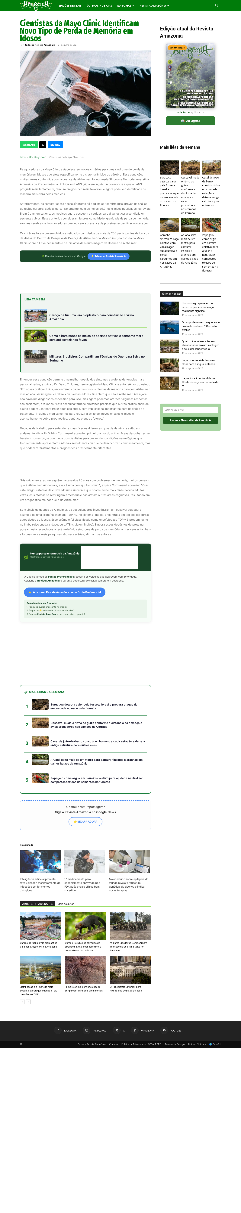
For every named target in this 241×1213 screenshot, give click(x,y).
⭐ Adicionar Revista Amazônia (108, 256)
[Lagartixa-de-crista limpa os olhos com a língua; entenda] (169, 365)
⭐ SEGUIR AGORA (85, 791)
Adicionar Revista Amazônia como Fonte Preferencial (67, 592)
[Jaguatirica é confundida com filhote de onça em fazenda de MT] (169, 383)
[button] (216, 6)
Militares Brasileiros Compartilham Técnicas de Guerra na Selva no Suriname (128, 916)
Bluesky (55, 144)
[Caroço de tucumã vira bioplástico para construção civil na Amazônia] (40, 896)
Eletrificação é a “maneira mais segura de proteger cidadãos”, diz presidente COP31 (38, 960)
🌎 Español (215, 1014)
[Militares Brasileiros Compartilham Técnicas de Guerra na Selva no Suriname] (130, 896)
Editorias (124, 5)
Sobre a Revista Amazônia (92, 1014)
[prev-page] (22, 971)
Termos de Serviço (175, 1014)
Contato (113, 1014)
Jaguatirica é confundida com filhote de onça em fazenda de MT (200, 382)
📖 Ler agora (190, 121)
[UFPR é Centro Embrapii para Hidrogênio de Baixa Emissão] (130, 940)
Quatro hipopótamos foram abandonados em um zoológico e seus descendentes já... (200, 345)
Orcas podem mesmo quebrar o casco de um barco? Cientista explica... (201, 326)
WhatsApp (29, 144)
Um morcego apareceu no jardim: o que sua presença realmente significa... (198, 307)
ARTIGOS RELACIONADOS (37, 873)
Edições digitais (70, 5)
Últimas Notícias (99, 5)
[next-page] (28, 971)
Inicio (23, 157)
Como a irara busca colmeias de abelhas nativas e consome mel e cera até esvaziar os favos (83, 916)
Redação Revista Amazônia (39, 44)
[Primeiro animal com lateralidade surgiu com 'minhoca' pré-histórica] (85, 940)
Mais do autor (66, 873)
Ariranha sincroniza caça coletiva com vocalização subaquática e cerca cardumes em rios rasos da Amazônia (169, 250)
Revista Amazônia (153, 5)
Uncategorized (37, 157)
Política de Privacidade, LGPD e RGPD (141, 1014)
